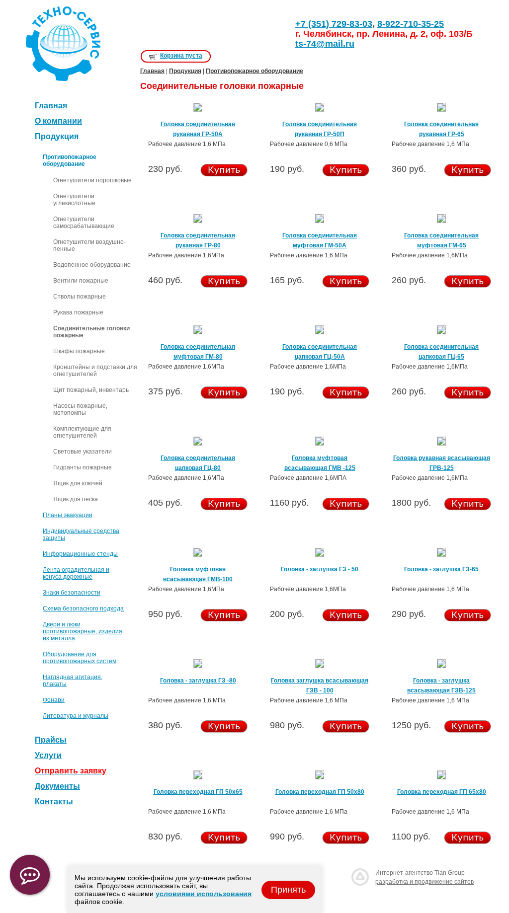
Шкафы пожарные (79, 351)
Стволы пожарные (79, 296)
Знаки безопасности (71, 592)
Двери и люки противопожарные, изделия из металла (82, 631)
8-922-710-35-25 (410, 24)
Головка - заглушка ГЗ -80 (198, 680)
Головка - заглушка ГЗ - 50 (319, 569)
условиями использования (204, 894)
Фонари (54, 699)
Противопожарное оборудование (254, 71)
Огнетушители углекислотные (74, 200)
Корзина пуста (181, 55)
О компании (58, 121)
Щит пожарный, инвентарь (91, 389)
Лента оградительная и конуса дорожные (76, 573)
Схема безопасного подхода (83, 608)
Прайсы (51, 740)
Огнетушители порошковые (92, 180)
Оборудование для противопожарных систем (79, 658)
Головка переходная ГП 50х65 (198, 791)
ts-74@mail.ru (324, 44)
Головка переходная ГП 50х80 (319, 791)
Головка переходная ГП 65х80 (441, 791)
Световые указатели (82, 451)
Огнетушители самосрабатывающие (83, 222)
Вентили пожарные (80, 280)
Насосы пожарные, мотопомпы (80, 409)
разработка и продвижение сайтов (424, 881)
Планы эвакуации (67, 515)
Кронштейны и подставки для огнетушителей (95, 371)
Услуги (48, 755)
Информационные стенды (80, 553)
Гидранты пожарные (82, 467)
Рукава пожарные (78, 312)
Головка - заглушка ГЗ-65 (441, 569)
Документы (57, 786)
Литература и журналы (75, 715)
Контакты (54, 801)
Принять (288, 890)
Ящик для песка (75, 499)
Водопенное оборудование (92, 264)
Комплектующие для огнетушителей (82, 432)
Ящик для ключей (77, 483)
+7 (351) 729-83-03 (333, 24)
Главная (51, 105)
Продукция (185, 71)
